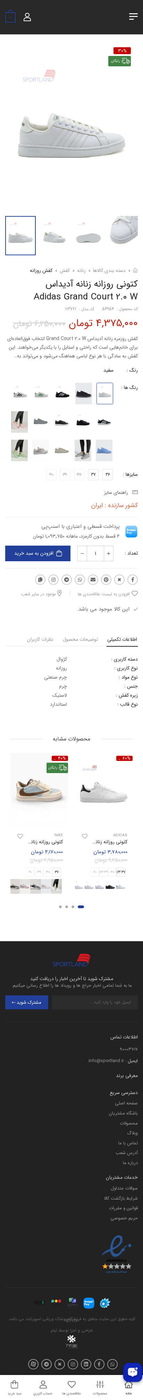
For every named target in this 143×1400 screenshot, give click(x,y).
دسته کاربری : (124, 659)
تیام (54, 1330)
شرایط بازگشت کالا (121, 1198)
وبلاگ (132, 1133)
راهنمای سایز (117, 492)
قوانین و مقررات (123, 1208)
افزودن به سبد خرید (33, 553)
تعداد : (131, 553)
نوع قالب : (127, 704)
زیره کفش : (127, 695)
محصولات (129, 1123)
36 (108, 474)
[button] (81, 907)
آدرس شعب (127, 1153)
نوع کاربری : (126, 668)
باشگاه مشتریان (123, 1113)
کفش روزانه (41, 270)
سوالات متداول (124, 1188)
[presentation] (128, 886)
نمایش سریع (104, 821)
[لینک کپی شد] (40, 579)
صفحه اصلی (126, 1103)
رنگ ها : (129, 387)
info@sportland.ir (106, 1061)
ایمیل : (131, 1061)
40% (62, 758)
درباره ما (130, 1163)
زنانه (81, 270)
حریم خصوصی (124, 1218)
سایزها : (130, 474)
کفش (65, 270)
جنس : (131, 686)
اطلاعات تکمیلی (122, 639)
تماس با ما (128, 1143)
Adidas (120, 835)
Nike (58, 835)
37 (93, 474)
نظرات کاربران (40, 639)
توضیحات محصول (80, 639)
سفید (108, 370)
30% (122, 50)
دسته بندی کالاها (109, 270)
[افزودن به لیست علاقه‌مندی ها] (84, 836)
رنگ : (132, 370)
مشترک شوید (29, 1002)
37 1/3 (120, 872)
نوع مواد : (128, 677)
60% (127, 758)
